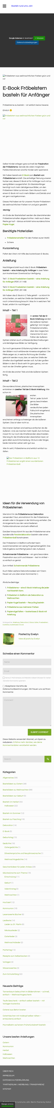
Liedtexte (7, 921)
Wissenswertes (10, 968)
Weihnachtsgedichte (13, 859)
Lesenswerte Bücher (12, 914)
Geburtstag (8, 837)
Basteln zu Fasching (12, 819)
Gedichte (7, 843)
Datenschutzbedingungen (27, 42)
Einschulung (10, 877)
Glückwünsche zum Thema (15, 873)
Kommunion (8, 908)
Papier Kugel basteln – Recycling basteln (25, 603)
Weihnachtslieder (12, 943)
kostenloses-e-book (17, 625)
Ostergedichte (11, 847)
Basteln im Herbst (11, 802)
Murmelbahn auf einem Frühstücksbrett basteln (24, 1025)
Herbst (6, 1050)
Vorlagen (7, 962)
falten (36, 622)
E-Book (25, 175)
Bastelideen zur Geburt (13, 796)
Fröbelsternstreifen (15, 238)
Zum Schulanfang (11, 974)
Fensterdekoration (22, 535)
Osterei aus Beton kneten (14, 1010)
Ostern (6, 1043)
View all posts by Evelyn (29, 639)
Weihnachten (10, 895)
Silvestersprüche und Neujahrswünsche (22, 853)
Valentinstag (10, 889)
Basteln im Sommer (11, 813)
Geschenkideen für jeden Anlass (17, 867)
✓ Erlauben (39, 38)
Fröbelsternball (9, 538)
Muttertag (7, 950)
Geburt (7, 883)
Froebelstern (43, 622)
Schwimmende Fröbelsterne (26, 566)
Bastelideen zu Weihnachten (16, 790)
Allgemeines (8, 778)
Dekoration (24, 622)
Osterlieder (9, 936)
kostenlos (6, 625)
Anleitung (16, 622)
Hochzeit (7, 902)
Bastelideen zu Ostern (13, 784)
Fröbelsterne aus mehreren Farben (23, 607)
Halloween (9, 806)
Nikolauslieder (10, 930)
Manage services (7, 1104)
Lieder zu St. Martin (13, 924)
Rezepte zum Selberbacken (15, 956)
